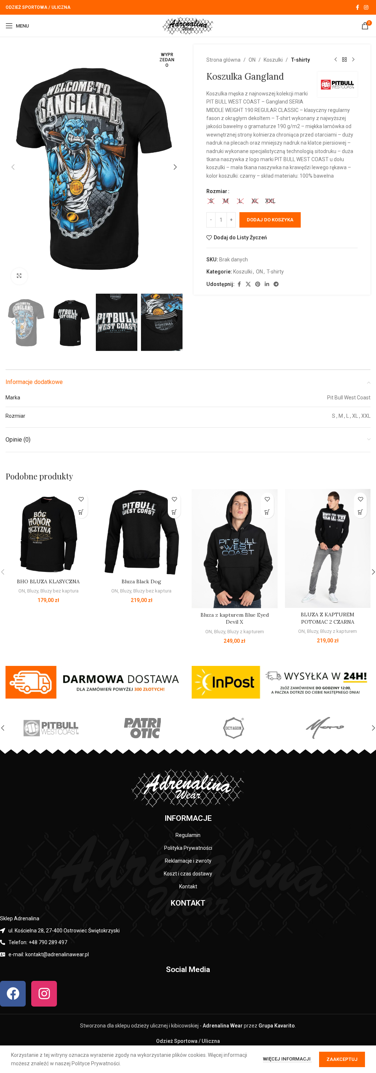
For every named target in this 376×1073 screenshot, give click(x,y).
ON (252, 60)
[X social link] (248, 284)
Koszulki (273, 60)
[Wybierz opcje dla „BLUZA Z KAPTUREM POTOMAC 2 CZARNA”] (360, 511)
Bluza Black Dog (141, 581)
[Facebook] (13, 994)
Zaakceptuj (342, 1059)
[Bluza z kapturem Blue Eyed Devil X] (235, 548)
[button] (13, 167)
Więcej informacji (287, 1059)
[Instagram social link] (366, 7)
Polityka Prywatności (188, 848)
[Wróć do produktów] (344, 59)
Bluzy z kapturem (245, 631)
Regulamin (188, 835)
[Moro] (324, 728)
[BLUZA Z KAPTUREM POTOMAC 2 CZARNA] (328, 548)
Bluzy (32, 591)
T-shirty (300, 60)
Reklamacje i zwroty (188, 861)
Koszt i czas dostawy (188, 874)
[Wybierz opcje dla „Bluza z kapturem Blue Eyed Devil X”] (267, 511)
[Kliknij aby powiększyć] (19, 276)
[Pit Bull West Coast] (51, 728)
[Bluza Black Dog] (142, 532)
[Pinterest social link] (258, 284)
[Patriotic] (142, 728)
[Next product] (353, 59)
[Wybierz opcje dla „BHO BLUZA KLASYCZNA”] (81, 511)
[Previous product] (335, 59)
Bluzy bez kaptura (59, 591)
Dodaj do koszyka (270, 219)
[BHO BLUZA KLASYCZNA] (48, 532)
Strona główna (223, 60)
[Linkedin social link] (267, 284)
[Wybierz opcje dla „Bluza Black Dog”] (174, 511)
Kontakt (188, 886)
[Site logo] (188, 25)
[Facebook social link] (357, 7)
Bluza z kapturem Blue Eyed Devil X (234, 619)
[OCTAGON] (233, 728)
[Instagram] (44, 994)
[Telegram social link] (276, 284)
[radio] (211, 201)
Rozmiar (216, 191)
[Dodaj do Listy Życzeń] (81, 499)
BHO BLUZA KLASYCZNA (48, 581)
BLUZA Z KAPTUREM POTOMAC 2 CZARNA (327, 618)
